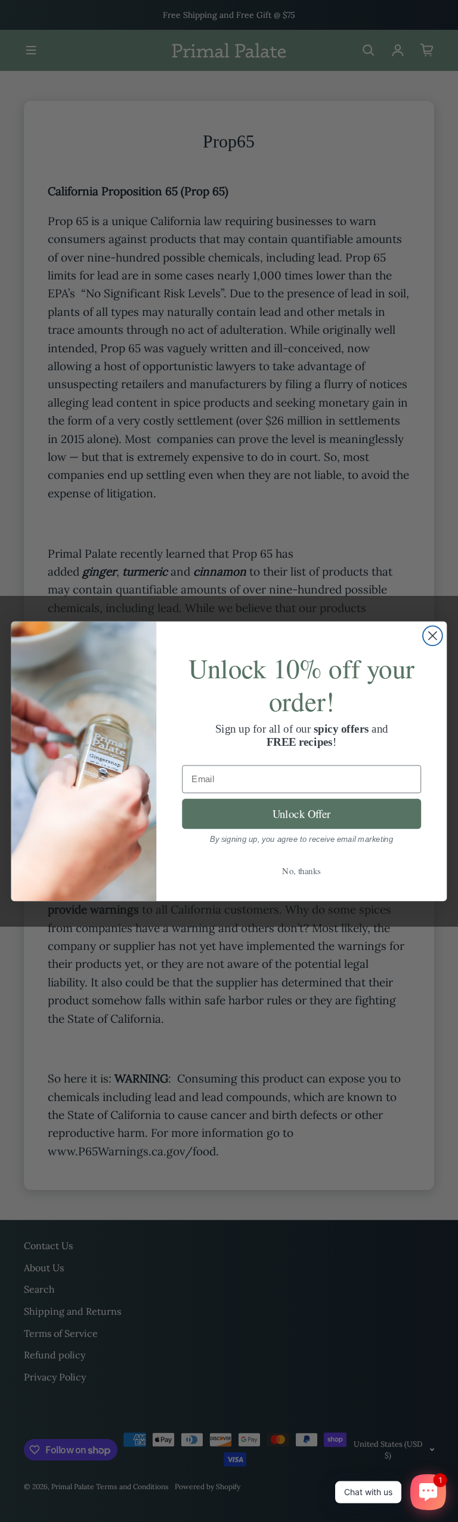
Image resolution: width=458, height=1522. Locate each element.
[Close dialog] (432, 635)
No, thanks (301, 870)
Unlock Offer (302, 812)
